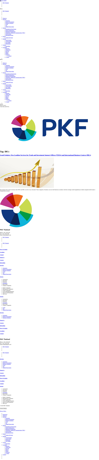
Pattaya (6, 52)
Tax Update (7, 42)
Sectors (4, 28)
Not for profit (8, 34)
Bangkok (7, 48)
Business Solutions (9, 23)
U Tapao (7, 57)
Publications (8, 43)
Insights (4, 38)
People (4, 36)
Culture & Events (9, 37)
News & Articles (3, 249)
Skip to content (3, 0)
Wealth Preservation (9, 26)
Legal (6, 24)
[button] (49, 8)
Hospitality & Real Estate (10, 29)
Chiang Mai (7, 49)
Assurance (7, 20)
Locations (5, 47)
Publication (7, 440)
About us (5, 18)
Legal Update (8, 40)
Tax (6, 25)
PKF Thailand (6, 2)
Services (4, 19)
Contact (9, 56)
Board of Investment (9, 21)
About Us (2, 257)
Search (1, 105)
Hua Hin (7, 51)
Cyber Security (8, 41)
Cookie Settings (3, 408)
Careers (4, 45)
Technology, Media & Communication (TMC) (15, 32)
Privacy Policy (3, 411)
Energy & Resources (9, 30)
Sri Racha (7, 54)
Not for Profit (8, 431)
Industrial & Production (10, 31)
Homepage (5, 414)
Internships (7, 46)
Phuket (6, 53)
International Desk (9, 35)
